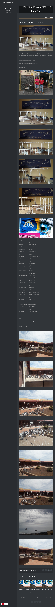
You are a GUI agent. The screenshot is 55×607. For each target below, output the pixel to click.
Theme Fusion (37, 597)
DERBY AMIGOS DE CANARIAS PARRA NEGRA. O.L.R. (24, 590)
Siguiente (51, 17)
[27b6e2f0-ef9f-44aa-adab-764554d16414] (36, 38)
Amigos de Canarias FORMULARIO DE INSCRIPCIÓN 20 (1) (30, 323)
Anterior (46, 17)
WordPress (36, 599)
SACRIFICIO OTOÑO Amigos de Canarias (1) (26, 321)
